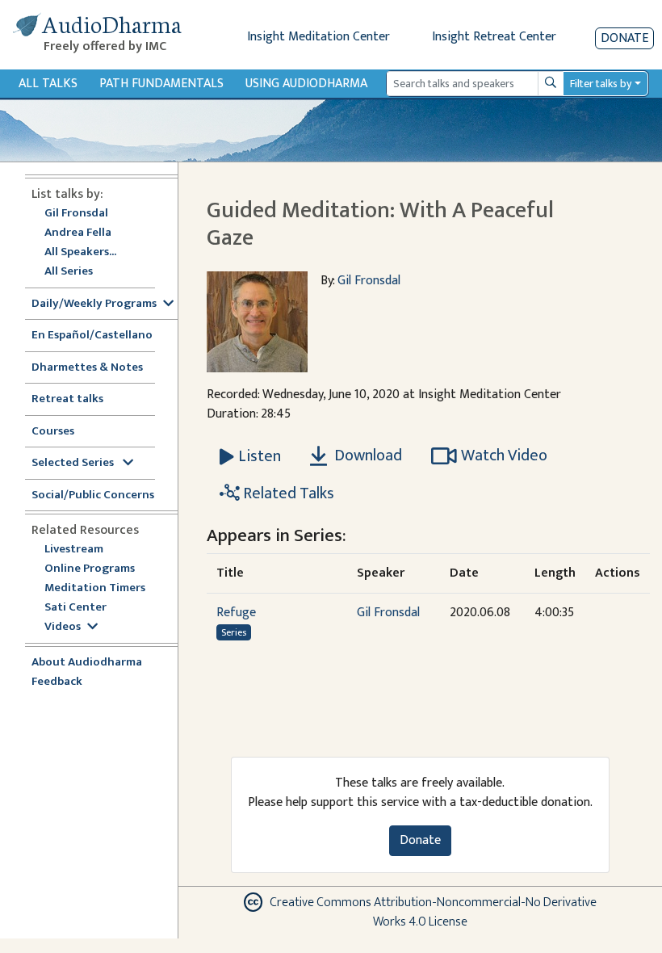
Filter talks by (600, 83)
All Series (68, 271)
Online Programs (89, 569)
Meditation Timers (94, 588)
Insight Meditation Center (318, 37)
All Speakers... (80, 252)
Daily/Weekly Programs (94, 304)
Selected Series (73, 463)
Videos (62, 627)
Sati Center (75, 607)
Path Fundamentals (161, 83)
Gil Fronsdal (76, 213)
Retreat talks (67, 399)
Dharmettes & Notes (87, 368)
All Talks (48, 83)
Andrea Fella (77, 233)
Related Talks (287, 493)
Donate (624, 38)
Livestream (73, 549)
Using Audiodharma (306, 83)
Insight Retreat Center (494, 37)
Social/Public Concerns (92, 495)
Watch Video (504, 455)
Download (366, 455)
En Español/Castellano (92, 335)
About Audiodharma (86, 662)
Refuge (236, 612)
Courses (52, 431)
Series (233, 632)
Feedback (56, 682)
